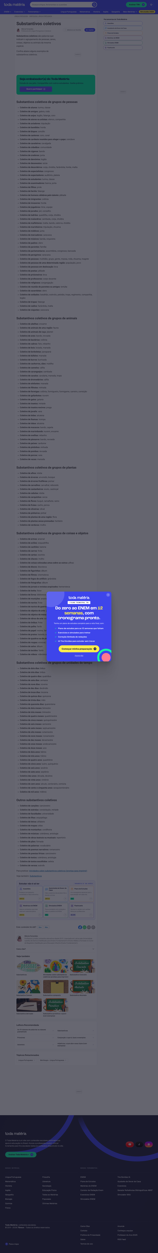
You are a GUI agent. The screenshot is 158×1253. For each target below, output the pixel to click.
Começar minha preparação (77, 648)
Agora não (79, 655)
